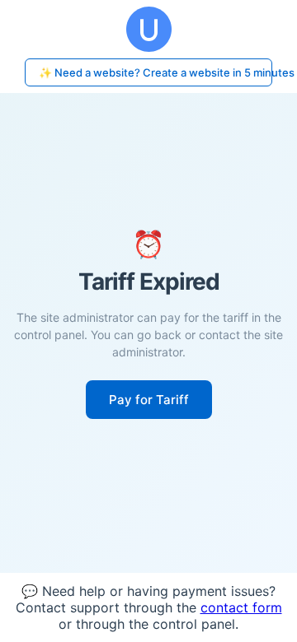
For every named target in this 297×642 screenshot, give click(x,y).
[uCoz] (148, 29)
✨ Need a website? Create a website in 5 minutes (155, 72)
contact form (241, 607)
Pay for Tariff (149, 399)
